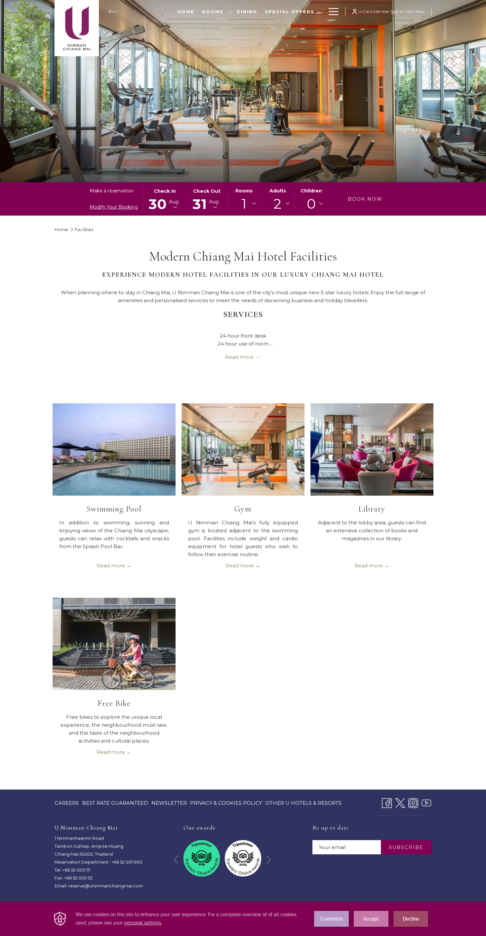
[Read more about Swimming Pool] (114, 449)
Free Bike (114, 703)
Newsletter (169, 803)
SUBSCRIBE (406, 847)
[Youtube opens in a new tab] (426, 802)
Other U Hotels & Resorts (303, 803)
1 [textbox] (244, 204)
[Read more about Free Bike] (114, 644)
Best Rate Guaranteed (115, 804)
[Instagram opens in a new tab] (413, 802)
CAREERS (67, 804)
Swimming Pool (114, 509)
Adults (277, 191)
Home (61, 229)
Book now (365, 199)
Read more (111, 565)
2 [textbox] (277, 204)
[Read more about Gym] (243, 449)
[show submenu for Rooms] (230, 11)
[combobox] (244, 204)
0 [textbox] (311, 204)
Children (311, 191)
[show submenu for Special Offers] (321, 11)
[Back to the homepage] (77, 28)
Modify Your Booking (114, 207)
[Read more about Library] (371, 449)
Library (371, 509)
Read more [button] (240, 357)
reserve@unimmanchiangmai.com (105, 885)
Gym (242, 509)
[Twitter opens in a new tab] (400, 802)
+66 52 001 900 (126, 862)
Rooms (244, 191)
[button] (165, 199)
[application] (243, 919)
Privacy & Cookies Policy (226, 804)
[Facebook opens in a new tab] (387, 802)
